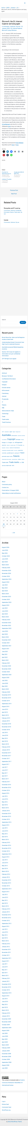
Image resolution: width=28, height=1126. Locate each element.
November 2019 (6, 698)
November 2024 (6, 573)
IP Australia (19, 445)
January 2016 (6, 810)
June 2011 (5, 967)
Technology (5, 413)
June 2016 (5, 799)
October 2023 (6, 599)
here (9, 126)
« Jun (13, 532)
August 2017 (5, 764)
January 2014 (6, 877)
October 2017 (6, 758)
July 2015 (5, 828)
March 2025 (5, 564)
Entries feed (5, 1104)
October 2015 (6, 819)
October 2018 (6, 729)
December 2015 (6, 813)
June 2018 (5, 735)
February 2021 (6, 663)
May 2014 (5, 865)
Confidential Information (9, 379)
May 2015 (5, 834)
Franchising (5, 393)
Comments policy (7, 484)
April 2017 (5, 776)
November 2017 (6, 755)
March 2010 (5, 1010)
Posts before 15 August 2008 (10, 490)
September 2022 (6, 628)
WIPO (13, 465)
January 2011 (6, 981)
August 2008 (5, 1065)
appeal (10, 431)
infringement (18, 442)
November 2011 (6, 952)
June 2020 (5, 683)
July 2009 (5, 1033)
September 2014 (6, 854)
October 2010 (6, 990)
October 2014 (6, 851)
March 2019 (5, 715)
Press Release (19, 142)
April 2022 (5, 634)
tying (9, 30)
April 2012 (5, 938)
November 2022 (6, 625)
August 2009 (5, 1030)
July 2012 (5, 929)
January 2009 (6, 1051)
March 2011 (5, 975)
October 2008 (6, 1059)
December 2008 (6, 1053)
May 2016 (5, 802)
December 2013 (6, 880)
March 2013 (5, 906)
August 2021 (5, 648)
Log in (3, 1101)
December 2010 (6, 984)
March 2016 (5, 807)
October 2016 (6, 790)
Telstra (22, 459)
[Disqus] (14, 246)
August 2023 (5, 605)
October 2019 (6, 700)
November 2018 (6, 726)
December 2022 (6, 622)
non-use (15, 450)
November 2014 (6, 848)
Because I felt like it (7, 376)
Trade (3, 416)
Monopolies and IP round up (12, 208)
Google (10, 442)
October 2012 (6, 920)
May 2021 (5, 654)
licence (7, 447)
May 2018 (5, 738)
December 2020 (6, 666)
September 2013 (6, 889)
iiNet (13, 442)
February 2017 (6, 781)
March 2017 (5, 779)
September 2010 (6, 993)
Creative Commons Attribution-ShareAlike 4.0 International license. (13, 1082)
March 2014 (5, 871)
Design (22, 439)
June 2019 (5, 709)
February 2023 (6, 619)
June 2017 (5, 770)
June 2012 (5, 932)
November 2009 (6, 1022)
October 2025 (6, 556)
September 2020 (6, 674)
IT (2, 402)
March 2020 (5, 689)
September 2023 (6, 602)
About (3, 481)
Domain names (6, 387)
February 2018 (6, 747)
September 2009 (6, 1027)
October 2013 (6, 886)
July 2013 (5, 894)
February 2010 (6, 1013)
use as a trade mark (6, 465)
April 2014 (5, 868)
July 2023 (5, 608)
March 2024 (5, 593)
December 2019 (6, 695)
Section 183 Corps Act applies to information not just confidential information (11, 353)
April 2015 (5, 836)
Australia (6, 435)
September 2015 (6, 822)
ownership (4, 453)
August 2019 (5, 706)
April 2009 (5, 1042)
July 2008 (5, 1068)
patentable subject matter (7, 456)
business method (21, 435)
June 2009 (5, 1036)
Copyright (4, 382)
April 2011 (5, 972)
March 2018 (5, 744)
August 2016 (5, 793)
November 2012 (6, 917)
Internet (4, 396)
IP (16, 445)
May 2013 (5, 900)
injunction (4, 445)
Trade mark (5, 462)
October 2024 (6, 576)
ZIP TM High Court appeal (9, 358)
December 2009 (6, 1019)
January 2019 (6, 721)
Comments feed (6, 1107)
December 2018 (6, 724)
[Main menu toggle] (25, 3)
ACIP (3, 431)
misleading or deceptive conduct (7, 450)
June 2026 (5, 550)
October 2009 (6, 1024)
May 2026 (5, 553)
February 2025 (6, 567)
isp (23, 445)
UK (20, 462)
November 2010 (6, 987)
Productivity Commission (6, 459)
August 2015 (5, 825)
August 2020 (5, 677)
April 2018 (5, 741)
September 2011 (6, 958)
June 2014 (5, 862)
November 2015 (6, 816)
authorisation (14, 435)
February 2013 (6, 909)
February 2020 (6, 692)
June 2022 (5, 631)
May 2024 (5, 588)
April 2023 (5, 614)
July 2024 (5, 585)
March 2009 (5, 1045)
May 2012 (5, 935)
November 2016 (6, 787)
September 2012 (6, 923)
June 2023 (5, 611)
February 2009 (6, 1048)
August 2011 (5, 961)
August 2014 (5, 857)
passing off (17, 453)
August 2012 (5, 926)
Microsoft (5, 30)
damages (18, 439)
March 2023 (5, 617)
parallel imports (10, 453)
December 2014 (6, 845)
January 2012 (6, 946)
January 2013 (6, 912)
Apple (14, 431)
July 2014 (5, 860)
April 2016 (5, 805)
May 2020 (5, 686)
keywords (3, 447)
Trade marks (17, 212)
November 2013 (6, 883)
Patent (22, 453)
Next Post (14, 193)
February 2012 (6, 943)
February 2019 (6, 718)
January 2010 (6, 1016)
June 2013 (5, 897)
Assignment (18, 431)
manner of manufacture (15, 447)
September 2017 (6, 761)
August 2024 (5, 582)
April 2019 (5, 712)
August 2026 (5, 547)
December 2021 (6, 640)
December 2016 (6, 784)
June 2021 (5, 651)
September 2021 (6, 645)
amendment (7, 431)
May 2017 (5, 773)
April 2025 (5, 562)
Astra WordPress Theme (15, 1121)
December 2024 (6, 570)
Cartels (6, 220)
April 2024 (5, 591)
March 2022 (5, 637)
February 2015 (6, 842)
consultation (4, 439)
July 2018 (5, 732)
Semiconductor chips (8, 410)
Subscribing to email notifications (11, 493)
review (19, 459)
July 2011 (5, 964)
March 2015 (5, 839)
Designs (4, 384)
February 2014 (6, 874)
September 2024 (6, 579)
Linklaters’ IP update (6, 179)
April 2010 (5, 1007)
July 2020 (5, 680)
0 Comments (5, 26)
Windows (14, 30)
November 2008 (6, 1056)
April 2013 (5, 903)
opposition (20, 450)
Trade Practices (6, 422)
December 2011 (6, 949)
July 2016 (5, 796)
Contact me (5, 487)
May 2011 (5, 970)
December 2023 (6, 596)
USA (23, 462)
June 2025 (5, 559)
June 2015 (5, 831)
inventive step (12, 445)
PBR (3, 408)
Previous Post (14, 190)
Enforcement (5, 390)
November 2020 (6, 669)
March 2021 (5, 660)
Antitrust (12, 26)
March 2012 (5, 941)
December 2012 (6, 915)
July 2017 (5, 767)
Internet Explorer (17, 28)
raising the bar (14, 459)
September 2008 (6, 1062)
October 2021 (6, 643)
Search (4, 319)
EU (11, 28)
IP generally (5, 399)
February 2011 (6, 978)
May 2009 (5, 1039)
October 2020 (6, 672)
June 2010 (5, 1001)
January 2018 (6, 750)
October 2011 (6, 955)
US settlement (6, 124)
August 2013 (5, 891)
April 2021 (5, 657)
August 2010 (5, 996)
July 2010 (5, 998)
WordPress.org (6, 1110)
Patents (12, 212)
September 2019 (6, 703)
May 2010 (5, 1004)
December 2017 (6, 753)
